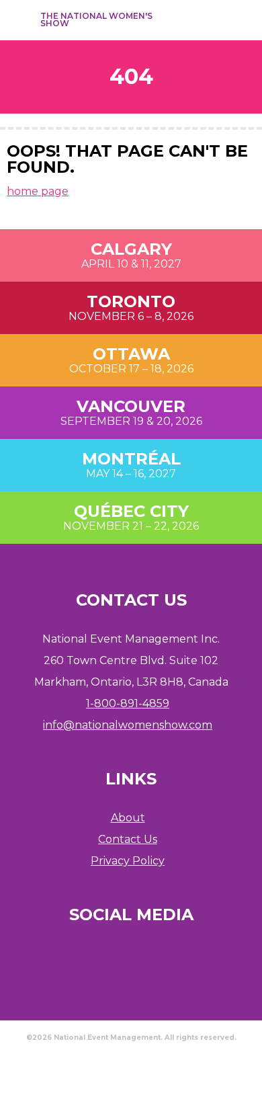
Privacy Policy (128, 860)
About (128, 817)
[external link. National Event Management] (131, 1065)
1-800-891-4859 (127, 703)
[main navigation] (19, 20)
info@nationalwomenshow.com (127, 725)
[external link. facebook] (168, 20)
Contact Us (127, 839)
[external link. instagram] (192, 20)
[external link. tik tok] (216, 20)
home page (38, 191)
